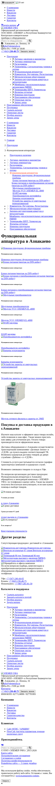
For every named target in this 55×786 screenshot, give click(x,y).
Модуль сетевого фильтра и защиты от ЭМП (22, 418)
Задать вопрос (13, 602)
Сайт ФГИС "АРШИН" (18, 729)
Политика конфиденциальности (16, 760)
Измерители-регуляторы (39, 548)
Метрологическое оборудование (29, 77)
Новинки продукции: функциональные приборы (31, 176)
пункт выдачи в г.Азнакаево (14, 517)
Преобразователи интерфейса (27, 196)
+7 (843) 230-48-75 (18, 581)
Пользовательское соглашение (15, 755)
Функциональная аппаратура (28, 72)
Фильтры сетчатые (23, 92)
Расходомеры (20, 64)
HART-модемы (20, 193)
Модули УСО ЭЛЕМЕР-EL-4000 (28, 190)
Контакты (11, 20)
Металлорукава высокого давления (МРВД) (22, 560)
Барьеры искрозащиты (23, 198)
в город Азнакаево (10, 503)
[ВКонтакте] (2, 745)
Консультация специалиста (14, 531)
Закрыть (5, 781)
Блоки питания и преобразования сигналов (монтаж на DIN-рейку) (32, 184)
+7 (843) (10, 51)
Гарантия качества (15, 715)
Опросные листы (22, 100)
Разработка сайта (19, 763)
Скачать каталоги (15, 594)
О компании (13, 7)
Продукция (12, 56)
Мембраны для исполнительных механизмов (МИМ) (29, 85)
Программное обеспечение (27, 97)
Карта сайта (7, 753)
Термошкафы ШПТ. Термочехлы (30, 89)
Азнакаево (8, 3)
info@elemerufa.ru (11, 46)
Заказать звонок (27, 51)
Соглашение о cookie (11, 758)
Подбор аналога (14, 115)
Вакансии (11, 12)
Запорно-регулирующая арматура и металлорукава (27, 212)
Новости (11, 10)
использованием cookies (27, 776)
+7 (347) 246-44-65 (15, 578)
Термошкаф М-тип (31, 555)
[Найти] (30, 40)
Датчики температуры (25, 61)
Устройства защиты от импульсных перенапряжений (29, 202)
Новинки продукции (24, 95)
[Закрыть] (2, 766)
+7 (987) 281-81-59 (23, 583)
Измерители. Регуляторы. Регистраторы (33, 74)
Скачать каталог (14, 110)
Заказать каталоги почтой (19, 597)
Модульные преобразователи (26, 188)
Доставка (11, 15)
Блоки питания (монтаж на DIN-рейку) (31, 180)
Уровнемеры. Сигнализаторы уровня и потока (28, 168)
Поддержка (12, 107)
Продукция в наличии (20, 155)
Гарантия (11, 18)
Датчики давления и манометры (29, 59)
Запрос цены (20, 102)
